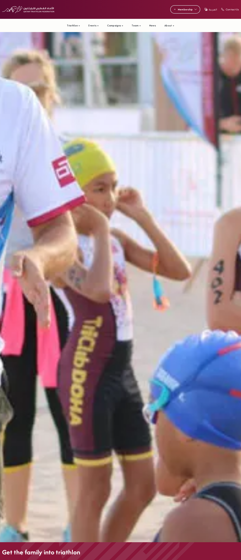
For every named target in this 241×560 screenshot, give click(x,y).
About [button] (168, 25)
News (152, 25)
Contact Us (232, 9)
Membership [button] (185, 9)
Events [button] (92, 25)
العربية (213, 9)
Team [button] (135, 25)
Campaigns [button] (114, 25)
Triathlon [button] (72, 25)
